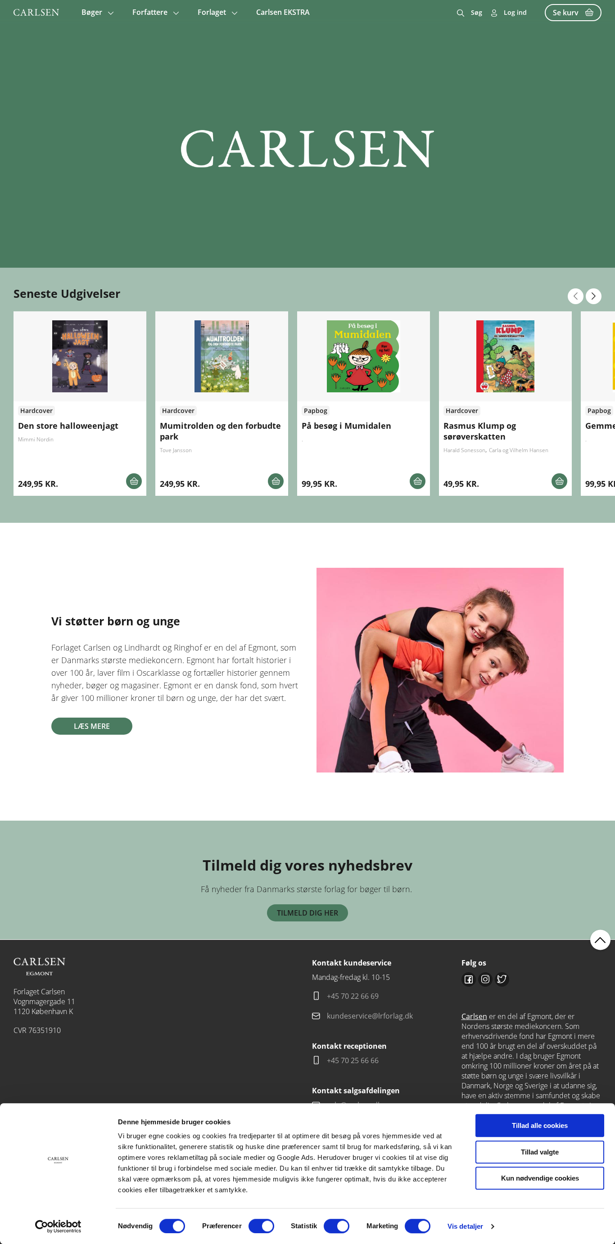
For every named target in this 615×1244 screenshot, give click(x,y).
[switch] (261, 1226)
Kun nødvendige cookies (540, 1178)
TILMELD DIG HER (307, 913)
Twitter (502, 979)
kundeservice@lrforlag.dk (370, 1016)
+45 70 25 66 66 (353, 1060)
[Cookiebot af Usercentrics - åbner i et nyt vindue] (58, 1226)
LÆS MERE (92, 726)
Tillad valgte (540, 1152)
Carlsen (474, 1016)
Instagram (485, 979)
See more (80, 403)
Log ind (515, 12)
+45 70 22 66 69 (353, 996)
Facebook (468, 979)
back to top (600, 940)
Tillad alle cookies (540, 1125)
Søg (476, 12)
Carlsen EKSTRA (283, 12)
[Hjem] (36, 12)
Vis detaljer (465, 1226)
